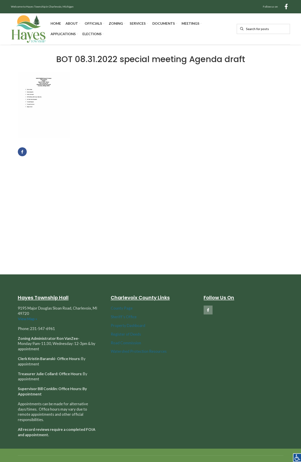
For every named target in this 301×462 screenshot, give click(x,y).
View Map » (27, 318)
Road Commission (126, 342)
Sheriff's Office (124, 316)
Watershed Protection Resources (139, 351)
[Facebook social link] (286, 7)
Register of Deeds (126, 334)
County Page (122, 308)
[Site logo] (28, 28)
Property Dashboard (128, 325)
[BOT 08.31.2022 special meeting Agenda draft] (44, 104)
